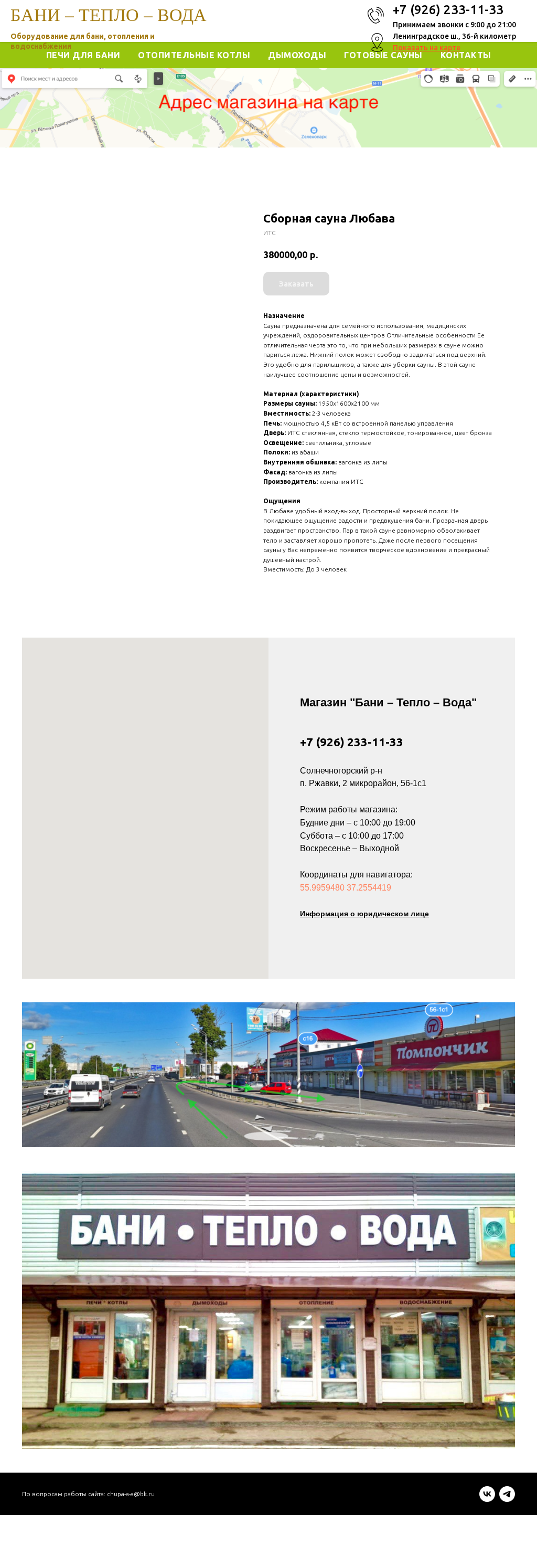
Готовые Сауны (383, 55)
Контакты (466, 55)
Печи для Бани (83, 55)
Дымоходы (297, 55)
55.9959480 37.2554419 (345, 887)
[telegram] (507, 1499)
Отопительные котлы (194, 55)
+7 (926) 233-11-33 (351, 741)
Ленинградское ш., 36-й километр (454, 36)
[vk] (487, 1499)
